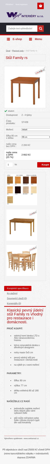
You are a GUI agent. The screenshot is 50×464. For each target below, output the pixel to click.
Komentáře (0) (14, 303)
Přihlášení (9, 4)
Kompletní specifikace (18, 288)
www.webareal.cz (31, 438)
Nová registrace (22, 4)
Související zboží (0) (17, 298)
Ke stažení (12, 293)
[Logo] (25, 16)
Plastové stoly (18, 51)
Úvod (8, 51)
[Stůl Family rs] (25, 67)
